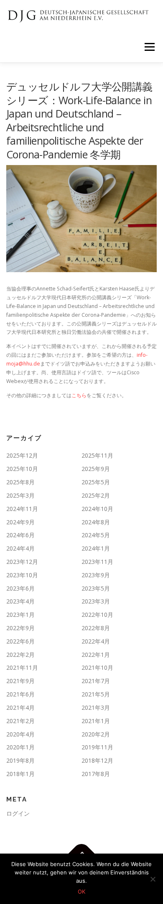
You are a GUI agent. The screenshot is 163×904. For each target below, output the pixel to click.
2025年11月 (97, 455)
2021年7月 (96, 681)
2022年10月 (97, 615)
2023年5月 (96, 588)
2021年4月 (20, 707)
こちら (79, 395)
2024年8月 (96, 522)
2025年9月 (96, 469)
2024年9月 (20, 522)
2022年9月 (20, 628)
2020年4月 (20, 734)
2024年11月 (22, 509)
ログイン (18, 813)
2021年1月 (96, 721)
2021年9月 (20, 681)
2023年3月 (96, 601)
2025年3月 (20, 495)
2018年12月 (97, 760)
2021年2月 (20, 721)
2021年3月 (96, 707)
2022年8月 (96, 628)
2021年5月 (96, 694)
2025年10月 (22, 469)
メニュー (149, 46)
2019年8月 (20, 760)
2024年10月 (97, 509)
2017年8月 (96, 774)
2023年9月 (96, 575)
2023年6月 (20, 588)
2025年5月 (96, 482)
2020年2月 (96, 734)
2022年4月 (96, 641)
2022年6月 (20, 641)
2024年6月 (20, 535)
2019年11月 (97, 747)
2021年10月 (97, 667)
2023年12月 (22, 562)
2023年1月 (20, 615)
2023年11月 (97, 562)
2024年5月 (96, 535)
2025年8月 (20, 482)
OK (81, 891)
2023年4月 (20, 601)
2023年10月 (22, 575)
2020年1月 (20, 747)
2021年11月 (22, 667)
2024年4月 (20, 548)
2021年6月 (20, 694)
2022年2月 (20, 655)
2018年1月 (20, 774)
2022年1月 (96, 655)
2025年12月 (22, 455)
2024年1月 (96, 548)
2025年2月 (96, 495)
